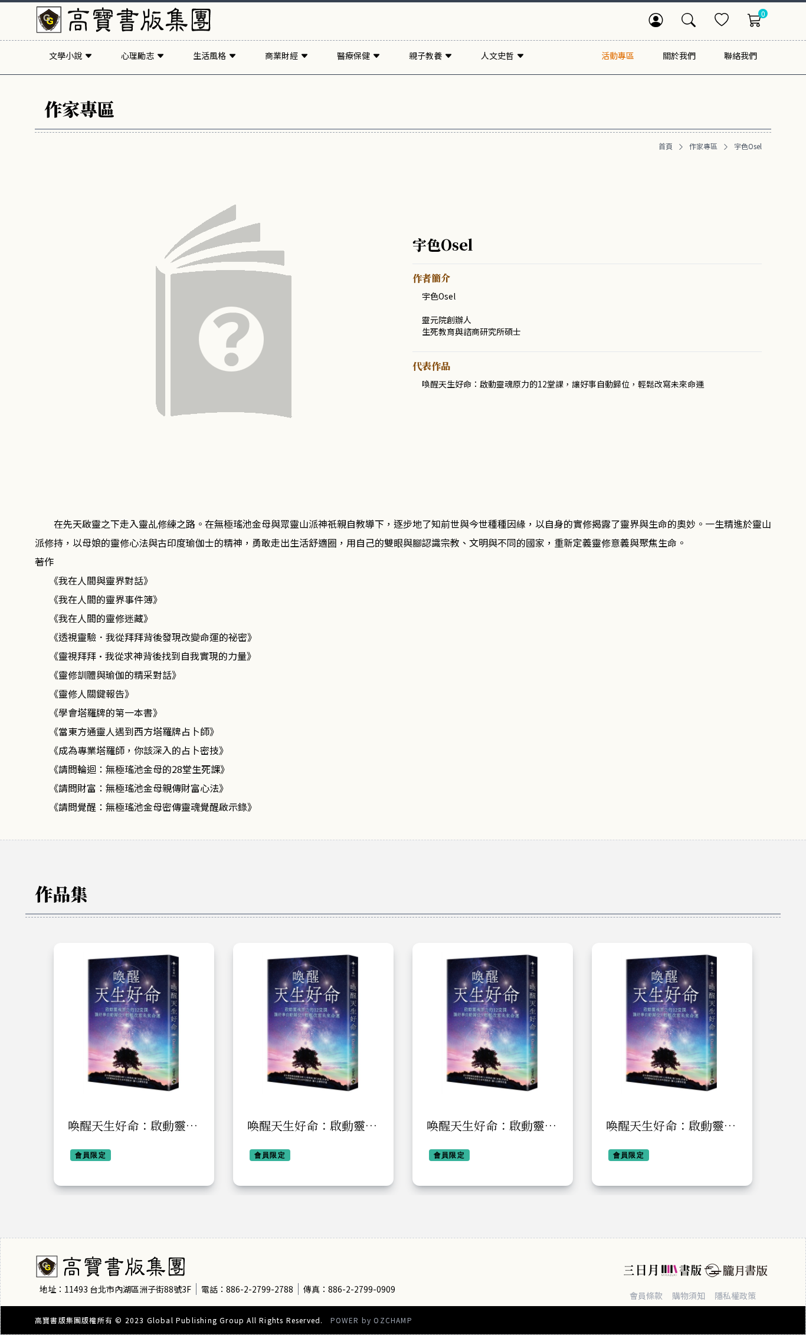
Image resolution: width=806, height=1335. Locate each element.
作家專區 (703, 146)
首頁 (665, 146)
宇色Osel (748, 146)
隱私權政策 (735, 1295)
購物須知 (688, 1295)
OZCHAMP (392, 1320)
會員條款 (646, 1295)
